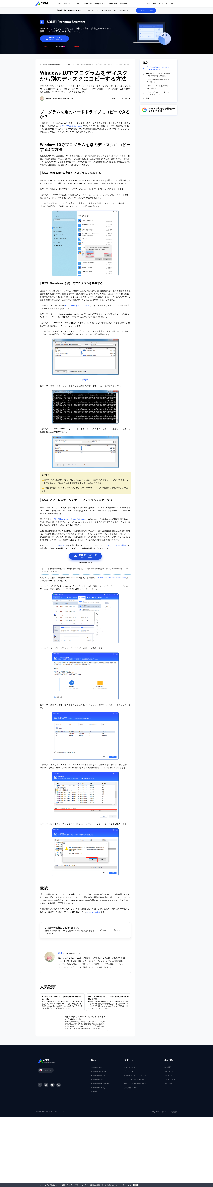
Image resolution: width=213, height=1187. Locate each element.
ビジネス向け (107, 10)
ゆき (49, 98)
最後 (147, 98)
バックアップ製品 (65, 3)
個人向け (91, 10)
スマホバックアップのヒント (134, 1079)
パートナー (112, 3)
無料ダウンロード (146, 10)
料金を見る (123, 10)
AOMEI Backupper (97, 1067)
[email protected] (93, 912)
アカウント (169, 4)
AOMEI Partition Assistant (69, 10)
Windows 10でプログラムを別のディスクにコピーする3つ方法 (158, 74)
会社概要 (123, 3)
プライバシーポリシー (160, 1112)
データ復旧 (99, 3)
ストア (161, 4)
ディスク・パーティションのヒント (136, 1084)
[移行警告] (85, 852)
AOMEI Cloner (96, 1092)
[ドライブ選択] (85, 243)
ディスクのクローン (55, 545)
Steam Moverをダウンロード (76, 305)
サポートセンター (130, 1067)
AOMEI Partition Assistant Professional (70, 519)
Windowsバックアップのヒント (135, 1075)
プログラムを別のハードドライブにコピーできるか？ (157, 68)
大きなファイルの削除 (116, 545)
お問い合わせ (169, 1071)
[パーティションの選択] (85, 736)
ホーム (42, 64)
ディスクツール (83, 3)
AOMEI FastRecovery (98, 1088)
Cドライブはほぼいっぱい (71, 126)
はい (105, 930)
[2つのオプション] (85, 676)
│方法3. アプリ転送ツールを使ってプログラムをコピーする (158, 93)
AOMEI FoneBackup (97, 1079)
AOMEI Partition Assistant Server (112, 577)
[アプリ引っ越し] (85, 618)
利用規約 (174, 1112)
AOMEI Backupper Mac (98, 1071)
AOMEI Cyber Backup (98, 1075)
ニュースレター (169, 1079)
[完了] (85, 380)
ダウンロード (151, 4)
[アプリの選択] (85, 796)
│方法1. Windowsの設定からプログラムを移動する (158, 81)
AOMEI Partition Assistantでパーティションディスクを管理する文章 (65, 64)
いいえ (120, 930)
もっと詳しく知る (124, 1185)
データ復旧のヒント (131, 1088)
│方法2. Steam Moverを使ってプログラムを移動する (157, 87)
